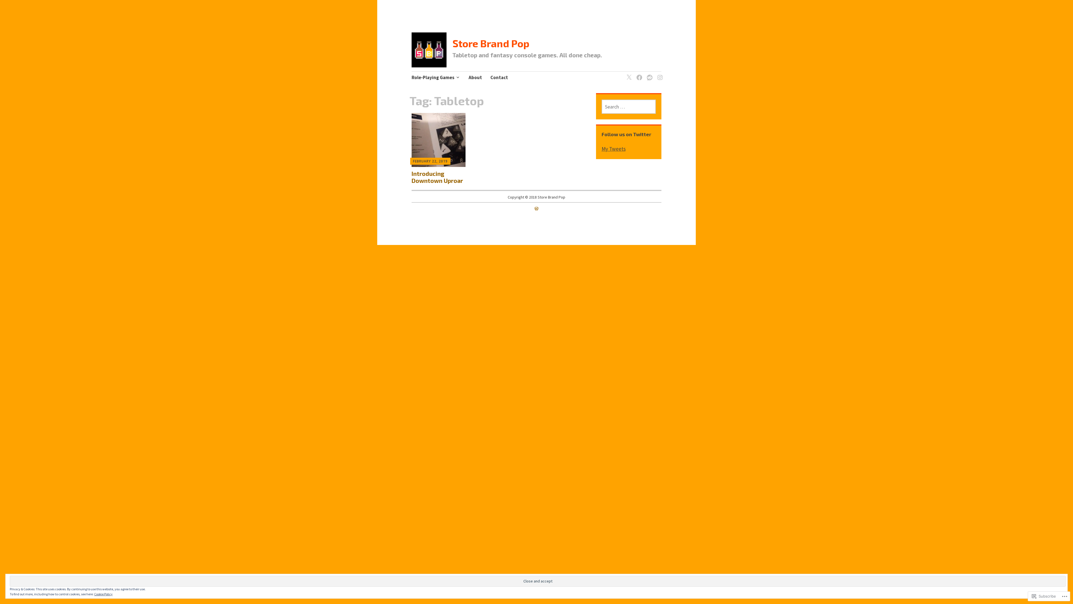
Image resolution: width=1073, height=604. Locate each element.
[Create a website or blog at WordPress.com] (536, 208)
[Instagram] (659, 74)
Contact (499, 77)
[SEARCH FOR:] (629, 107)
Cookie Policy (103, 594)
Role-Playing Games (433, 77)
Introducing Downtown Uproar (437, 177)
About (475, 77)
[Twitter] (628, 74)
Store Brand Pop (491, 43)
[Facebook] (638, 74)
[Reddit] (648, 74)
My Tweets (614, 148)
